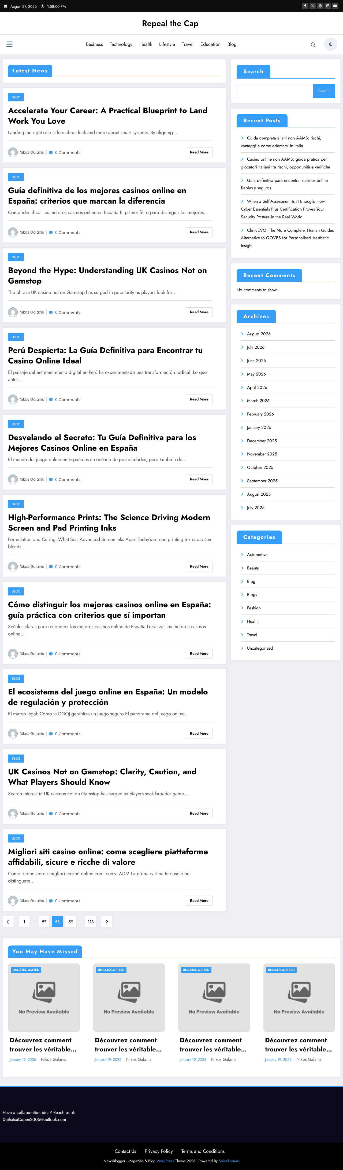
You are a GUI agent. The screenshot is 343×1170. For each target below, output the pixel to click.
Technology (121, 44)
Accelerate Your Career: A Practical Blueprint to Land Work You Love (108, 115)
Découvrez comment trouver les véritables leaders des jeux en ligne (42, 1045)
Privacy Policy (159, 1151)
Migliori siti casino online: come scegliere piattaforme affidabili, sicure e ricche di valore (108, 856)
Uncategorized (260, 648)
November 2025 (262, 454)
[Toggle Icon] (9, 45)
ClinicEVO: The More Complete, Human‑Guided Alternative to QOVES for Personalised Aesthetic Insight (287, 238)
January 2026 (259, 427)
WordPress (165, 1161)
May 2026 (256, 374)
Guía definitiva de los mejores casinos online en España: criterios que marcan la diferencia (97, 195)
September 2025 (262, 481)
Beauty (253, 568)
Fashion (254, 608)
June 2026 (256, 361)
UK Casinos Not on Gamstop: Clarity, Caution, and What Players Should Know (102, 776)
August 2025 (259, 494)
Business (94, 44)
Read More (199, 152)
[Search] (313, 45)
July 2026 (255, 347)
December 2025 (262, 441)
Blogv (252, 594)
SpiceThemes (229, 1161)
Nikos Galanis (32, 152)
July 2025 (255, 508)
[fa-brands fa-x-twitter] (313, 6)
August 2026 (259, 334)
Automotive (257, 554)
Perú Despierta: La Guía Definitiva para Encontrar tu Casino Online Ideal (105, 355)
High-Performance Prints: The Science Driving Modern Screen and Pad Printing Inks (109, 522)
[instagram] (328, 6)
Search (253, 71)
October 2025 (260, 467)
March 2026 (258, 401)
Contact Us (125, 1151)
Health (145, 44)
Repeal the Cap (170, 23)
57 (44, 922)
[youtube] (335, 6)
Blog (232, 44)
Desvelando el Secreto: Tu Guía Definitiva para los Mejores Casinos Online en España (102, 442)
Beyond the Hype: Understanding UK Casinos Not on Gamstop (107, 275)
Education (210, 44)
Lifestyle (167, 44)
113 (91, 922)
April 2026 (257, 387)
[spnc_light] (330, 44)
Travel (187, 44)
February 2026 (260, 414)
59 (70, 922)
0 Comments (67, 152)
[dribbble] (320, 6)
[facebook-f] (305, 6)
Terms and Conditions (203, 1151)
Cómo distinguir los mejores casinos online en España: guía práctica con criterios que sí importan (109, 609)
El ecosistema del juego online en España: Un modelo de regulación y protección (108, 696)
